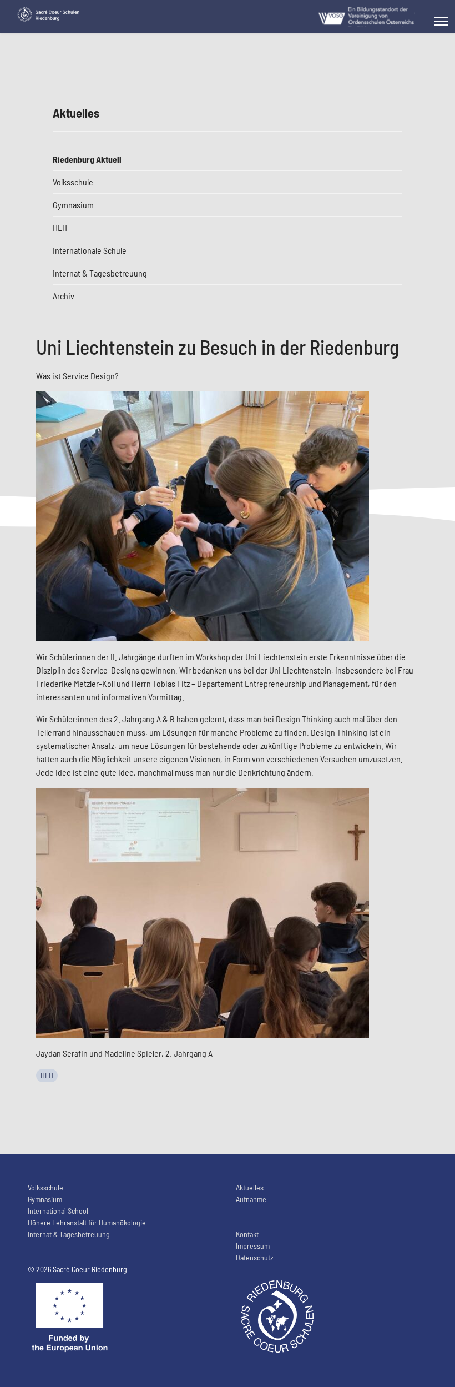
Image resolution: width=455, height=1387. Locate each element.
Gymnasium (73, 204)
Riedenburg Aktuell (87, 159)
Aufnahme (251, 1199)
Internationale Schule (90, 250)
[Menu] (441, 21)
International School (58, 1210)
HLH (60, 227)
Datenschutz (255, 1257)
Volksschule (73, 182)
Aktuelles (250, 1187)
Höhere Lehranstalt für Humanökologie (87, 1222)
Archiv (63, 295)
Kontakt (247, 1234)
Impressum (253, 1245)
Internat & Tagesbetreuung (100, 273)
